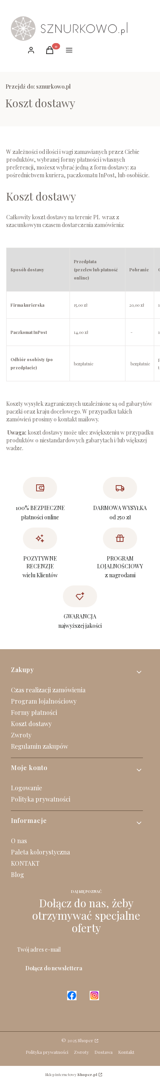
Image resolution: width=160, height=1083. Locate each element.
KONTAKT (25, 863)
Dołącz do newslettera (53, 968)
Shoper (85, 1040)
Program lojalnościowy (44, 701)
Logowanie (26, 788)
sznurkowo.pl (38, 86)
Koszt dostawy (31, 724)
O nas (19, 841)
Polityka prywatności (40, 799)
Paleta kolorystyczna (40, 852)
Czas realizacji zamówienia (48, 690)
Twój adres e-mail (39, 949)
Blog (17, 874)
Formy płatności (34, 712)
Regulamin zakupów (39, 746)
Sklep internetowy (71, 1074)
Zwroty (21, 735)
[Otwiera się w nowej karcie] (144, 22)
